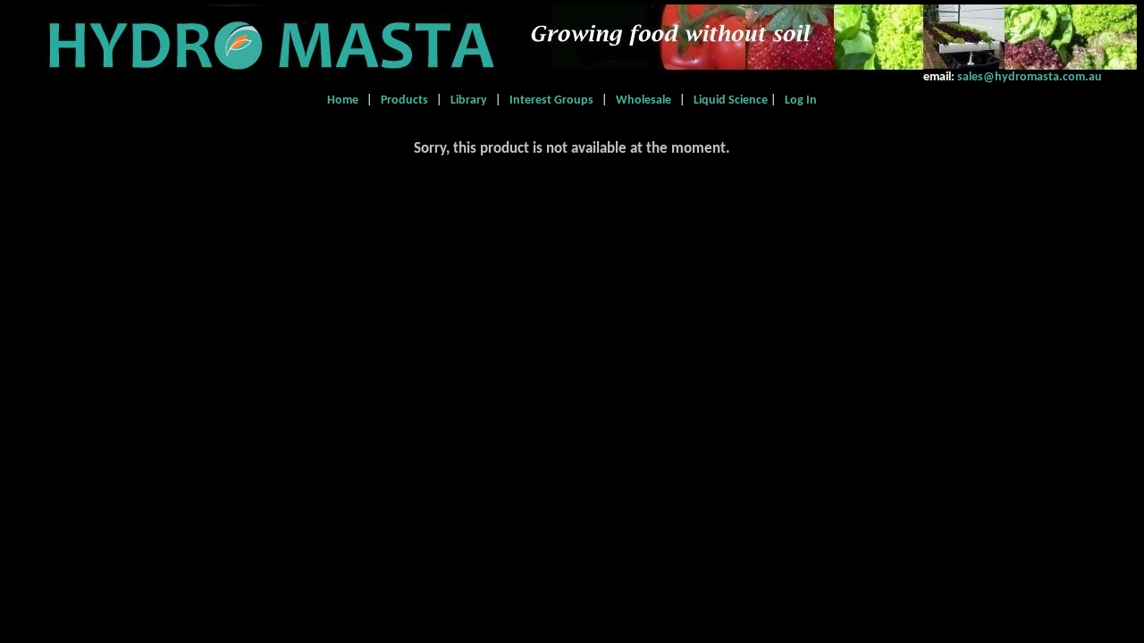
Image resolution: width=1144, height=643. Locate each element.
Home (345, 100)
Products (405, 100)
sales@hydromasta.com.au (1028, 77)
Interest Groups (551, 100)
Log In (798, 100)
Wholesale (643, 100)
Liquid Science (728, 100)
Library (468, 100)
